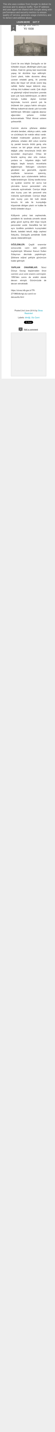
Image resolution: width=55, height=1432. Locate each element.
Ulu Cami (35, 317)
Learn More (23, 22)
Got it (36, 22)
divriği (27, 317)
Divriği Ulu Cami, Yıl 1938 (28, 26)
